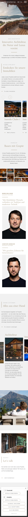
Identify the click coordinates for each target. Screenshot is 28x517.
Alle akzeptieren (14, 506)
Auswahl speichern (14, 503)
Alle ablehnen (14, 510)
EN (21, 2)
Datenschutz (14, 513)
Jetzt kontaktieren (9, 477)
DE (18, 2)
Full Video (14, 30)
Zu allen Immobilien (9, 91)
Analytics (9, 497)
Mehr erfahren (12, 125)
